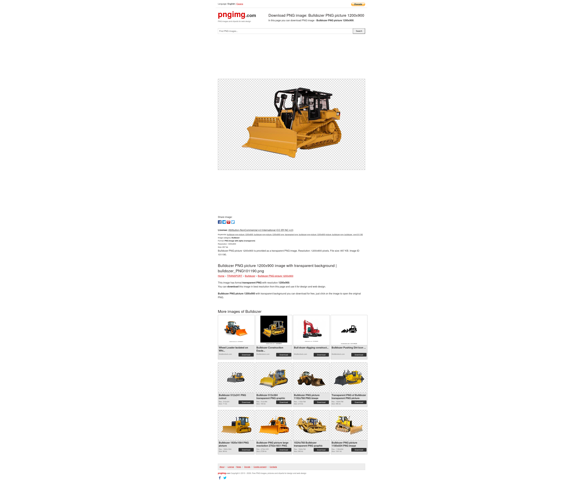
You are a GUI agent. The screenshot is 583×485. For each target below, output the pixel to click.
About (222, 466)
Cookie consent (260, 466)
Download (246, 354)
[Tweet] (233, 222)
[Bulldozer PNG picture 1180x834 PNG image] (349, 425)
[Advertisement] (291, 57)
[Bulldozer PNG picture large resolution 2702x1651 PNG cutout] (274, 425)
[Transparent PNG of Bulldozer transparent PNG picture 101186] (349, 377)
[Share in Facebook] (220, 222)
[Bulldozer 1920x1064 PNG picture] (236, 425)
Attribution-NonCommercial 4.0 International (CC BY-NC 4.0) (260, 230)
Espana (240, 3)
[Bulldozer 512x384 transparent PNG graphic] (274, 377)
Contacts (273, 466)
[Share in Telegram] (224, 222)
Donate (247, 466)
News (238, 466)
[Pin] (228, 222)
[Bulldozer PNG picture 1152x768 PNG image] (311, 377)
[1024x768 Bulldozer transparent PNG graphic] (311, 425)
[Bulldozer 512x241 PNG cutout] (236, 378)
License (231, 466)
